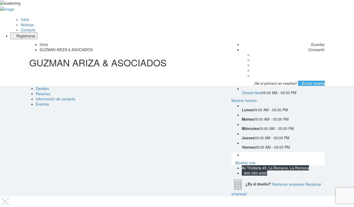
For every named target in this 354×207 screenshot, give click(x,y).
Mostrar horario (244, 100)
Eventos (42, 104)
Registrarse (25, 35)
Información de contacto (55, 98)
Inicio (25, 19)
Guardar (317, 44)
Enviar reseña (313, 83)
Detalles (42, 88)
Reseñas (43, 93)
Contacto (28, 29)
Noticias (27, 24)
